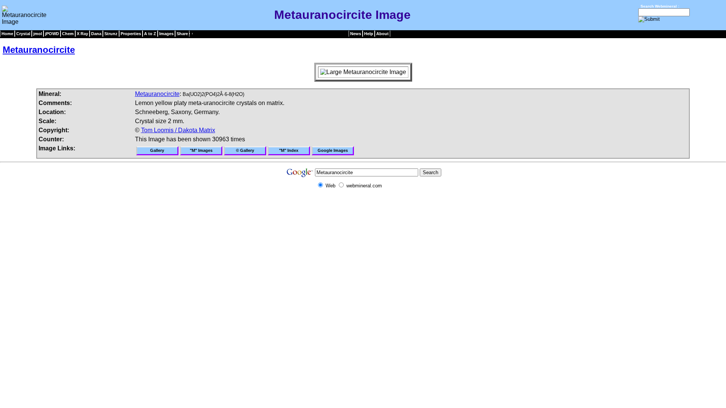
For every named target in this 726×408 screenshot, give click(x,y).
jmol (37, 33)
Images (166, 33)
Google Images (333, 150)
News (355, 33)
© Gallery (245, 150)
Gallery (157, 150)
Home (7, 33)
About (382, 33)
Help (368, 33)
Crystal (23, 33)
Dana (96, 33)
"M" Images (201, 150)
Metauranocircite (39, 50)
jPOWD (52, 33)
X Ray (82, 33)
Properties (131, 33)
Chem (68, 33)
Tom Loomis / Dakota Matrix (178, 130)
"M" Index (288, 150)
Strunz (111, 33)
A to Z (150, 33)
